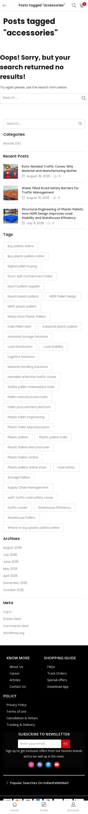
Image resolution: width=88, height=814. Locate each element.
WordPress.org (13, 633)
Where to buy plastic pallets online (33, 528)
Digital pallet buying (22, 266)
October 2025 (13, 590)
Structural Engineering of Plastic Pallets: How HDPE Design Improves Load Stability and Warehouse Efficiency (53, 213)
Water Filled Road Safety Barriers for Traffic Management (50, 190)
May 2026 (10, 569)
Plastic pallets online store (27, 467)
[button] (81, 5)
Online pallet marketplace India (31, 387)
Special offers (57, 680)
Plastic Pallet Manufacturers (28, 427)
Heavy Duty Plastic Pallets (27, 316)
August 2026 (12, 547)
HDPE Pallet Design (62, 296)
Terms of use (16, 711)
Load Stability (53, 347)
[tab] (44, 783)
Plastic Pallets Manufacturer (28, 447)
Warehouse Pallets (21, 517)
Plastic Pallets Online (23, 457)
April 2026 (10, 576)
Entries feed (12, 619)
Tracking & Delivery (20, 724)
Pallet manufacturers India (27, 397)
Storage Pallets (19, 477)
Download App (58, 686)
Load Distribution (20, 347)
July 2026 (10, 555)
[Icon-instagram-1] (31, 765)
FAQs (51, 666)
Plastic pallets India (53, 437)
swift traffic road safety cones (30, 497)
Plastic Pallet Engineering (26, 417)
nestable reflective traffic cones (32, 377)
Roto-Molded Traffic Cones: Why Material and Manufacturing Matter (49, 168)
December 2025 (15, 583)
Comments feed (15, 626)
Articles (8, 143)
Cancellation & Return (22, 718)
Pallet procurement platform (29, 407)
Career (15, 673)
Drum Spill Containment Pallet (30, 276)
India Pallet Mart (19, 326)
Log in (7, 612)
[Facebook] (40, 765)
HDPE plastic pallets (22, 306)
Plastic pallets (18, 437)
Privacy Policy (16, 705)
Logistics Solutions (21, 357)
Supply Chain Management (28, 487)
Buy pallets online (21, 246)
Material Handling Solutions (28, 367)
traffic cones (17, 507)
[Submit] (65, 744)
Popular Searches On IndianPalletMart (39, 783)
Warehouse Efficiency (54, 507)
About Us (16, 666)
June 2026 (11, 562)
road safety (66, 467)
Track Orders (57, 673)
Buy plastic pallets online (26, 256)
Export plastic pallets (23, 296)
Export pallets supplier (24, 286)
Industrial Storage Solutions (28, 336)
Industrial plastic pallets (60, 326)
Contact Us (18, 686)
